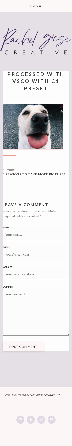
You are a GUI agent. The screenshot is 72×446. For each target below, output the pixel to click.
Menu (36, 5)
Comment (9, 286)
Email (7, 247)
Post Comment (23, 346)
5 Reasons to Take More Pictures (34, 174)
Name (6, 227)
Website (7, 267)
